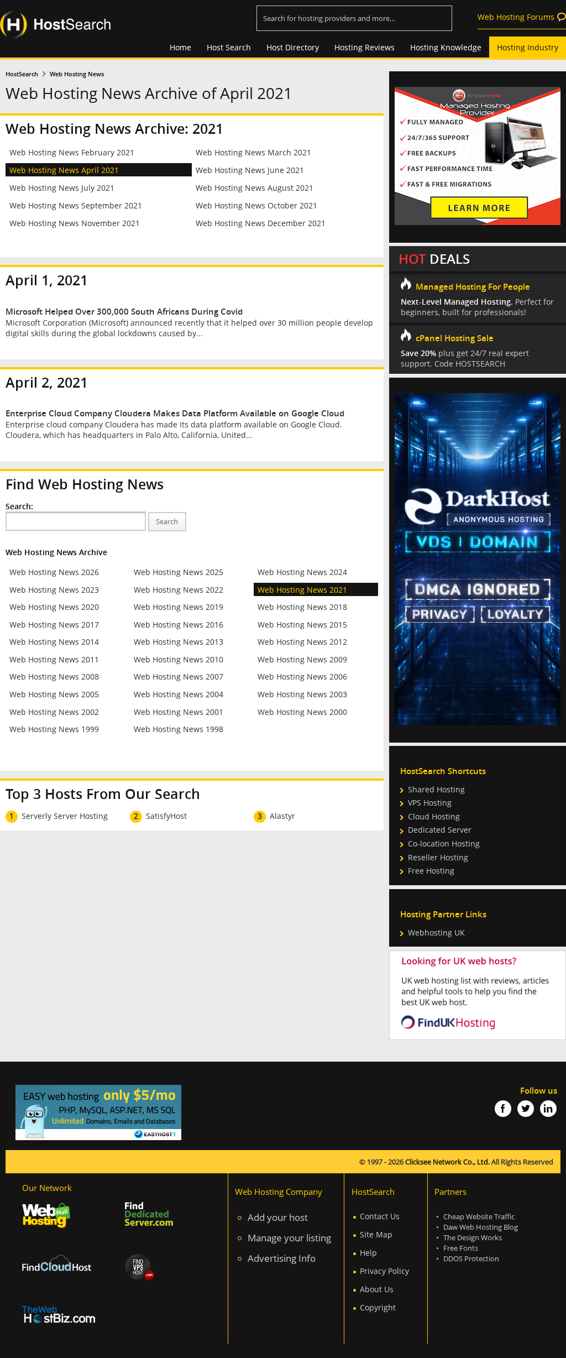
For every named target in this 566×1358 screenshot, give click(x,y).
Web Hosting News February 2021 (71, 152)
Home (180, 47)
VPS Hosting (430, 802)
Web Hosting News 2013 (178, 641)
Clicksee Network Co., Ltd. (447, 1162)
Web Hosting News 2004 (178, 694)
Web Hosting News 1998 (178, 729)
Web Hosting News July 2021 (61, 187)
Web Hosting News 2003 (302, 694)
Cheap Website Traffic (479, 1216)
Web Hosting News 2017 (54, 624)
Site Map (376, 1234)
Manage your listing (289, 1237)
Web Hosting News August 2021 (254, 187)
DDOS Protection (471, 1258)
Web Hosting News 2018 (302, 607)
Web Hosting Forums (516, 17)
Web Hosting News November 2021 (74, 223)
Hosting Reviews (364, 47)
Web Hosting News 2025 (178, 572)
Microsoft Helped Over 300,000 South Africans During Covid (124, 311)
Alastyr (282, 816)
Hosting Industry (527, 47)
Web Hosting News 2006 (302, 676)
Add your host (278, 1217)
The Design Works (472, 1237)
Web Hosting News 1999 (54, 729)
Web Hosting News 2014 (54, 641)
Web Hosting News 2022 (178, 589)
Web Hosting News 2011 (54, 659)
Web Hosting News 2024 (302, 572)
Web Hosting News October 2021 (256, 205)
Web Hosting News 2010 (178, 659)
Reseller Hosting (438, 857)
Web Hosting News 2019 (178, 607)
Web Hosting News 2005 (54, 694)
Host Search (229, 47)
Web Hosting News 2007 (178, 676)
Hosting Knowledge (445, 47)
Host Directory (292, 47)
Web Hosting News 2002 (54, 712)
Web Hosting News (77, 74)
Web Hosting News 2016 (178, 624)
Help (368, 1252)
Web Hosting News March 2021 (253, 152)
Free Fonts (460, 1248)
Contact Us (380, 1216)
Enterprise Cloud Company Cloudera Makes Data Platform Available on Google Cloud (175, 413)
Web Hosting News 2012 (302, 641)
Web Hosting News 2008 (54, 676)
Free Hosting (431, 870)
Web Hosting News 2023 (54, 589)
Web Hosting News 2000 (302, 712)
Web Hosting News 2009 (302, 659)
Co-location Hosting (444, 843)
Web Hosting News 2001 (178, 712)
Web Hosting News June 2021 (250, 170)
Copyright (378, 1307)
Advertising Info (282, 1258)
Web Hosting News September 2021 (75, 205)
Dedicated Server (439, 829)
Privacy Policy (384, 1271)
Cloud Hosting (434, 816)
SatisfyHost (166, 816)
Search (167, 521)
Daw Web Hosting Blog (480, 1227)
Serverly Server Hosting (65, 816)
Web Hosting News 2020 (54, 607)
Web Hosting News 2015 (302, 624)
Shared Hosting (436, 789)
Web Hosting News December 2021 (261, 223)
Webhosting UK (436, 932)
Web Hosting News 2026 (54, 572)
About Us (377, 1289)
